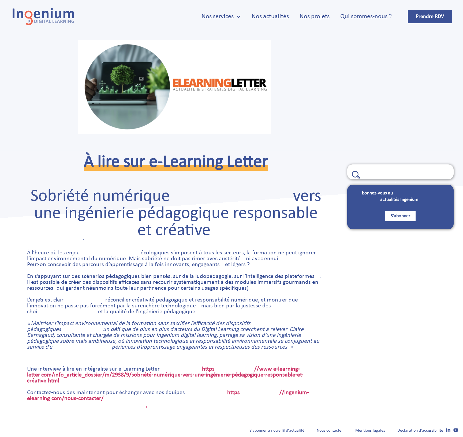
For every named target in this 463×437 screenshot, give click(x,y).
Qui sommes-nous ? (366, 16)
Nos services (217, 16)
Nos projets (315, 16)
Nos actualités (270, 16)
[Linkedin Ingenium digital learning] (448, 430)
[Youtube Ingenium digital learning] (455, 430)
